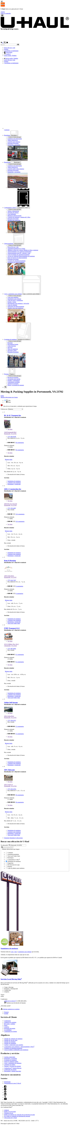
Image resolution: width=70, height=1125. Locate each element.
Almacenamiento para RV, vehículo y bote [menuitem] (19, 253)
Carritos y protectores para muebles (13, 1045)
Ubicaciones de (10, 1117)
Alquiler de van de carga (10, 1040)
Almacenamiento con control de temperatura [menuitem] (19, 251)
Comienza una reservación (15, 165)
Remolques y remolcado (14, 484)
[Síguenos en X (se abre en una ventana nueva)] (5, 1097)
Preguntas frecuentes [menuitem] (13, 143)
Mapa (9, 402)
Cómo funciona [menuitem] (12, 346)
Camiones (10, 852)
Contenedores (23, 207)
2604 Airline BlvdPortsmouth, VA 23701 (10, 716)
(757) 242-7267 (12, 580)
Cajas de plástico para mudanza (15, 868)
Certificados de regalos (10, 1069)
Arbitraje (6, 1110)
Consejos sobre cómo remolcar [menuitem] (16, 169)
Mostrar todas (8, 459)
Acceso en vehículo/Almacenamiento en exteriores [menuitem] (21, 256)
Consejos (6, 1027)
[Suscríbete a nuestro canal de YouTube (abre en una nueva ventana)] (5, 1099)
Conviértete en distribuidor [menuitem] (11, 51)
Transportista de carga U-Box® (12, 1083)
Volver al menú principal (15, 137)
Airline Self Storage (11, 702)
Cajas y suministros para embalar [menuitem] (13, 294)
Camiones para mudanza (14, 482)
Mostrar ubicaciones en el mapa (9, 397)
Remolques (14, 135)
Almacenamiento (18, 243)
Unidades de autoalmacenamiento (13, 1048)
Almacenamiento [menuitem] (9, 243)
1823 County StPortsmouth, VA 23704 (10, 785)
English (6, 1013)
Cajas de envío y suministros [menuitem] (15, 300)
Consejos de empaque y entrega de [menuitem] (19, 217)
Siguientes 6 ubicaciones (16, 838)
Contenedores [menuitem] (10, 207)
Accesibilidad (7, 1030)
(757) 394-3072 (12, 720)
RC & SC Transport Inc (12, 415)
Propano (12, 374)
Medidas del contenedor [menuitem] (14, 220)
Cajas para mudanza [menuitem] (13, 297)
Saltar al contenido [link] (6, 13)
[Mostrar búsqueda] (4, 42)
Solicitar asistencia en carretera (11, 1009)
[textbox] (18, 845)
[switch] (35, 401)
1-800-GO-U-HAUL (10, 1001)
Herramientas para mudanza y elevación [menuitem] (18, 303)
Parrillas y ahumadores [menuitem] (14, 380)
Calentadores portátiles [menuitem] (14, 382)
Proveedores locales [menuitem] (13, 344)
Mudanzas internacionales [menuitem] (14, 215)
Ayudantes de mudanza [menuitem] (10, 339)
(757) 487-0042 (12, 648)
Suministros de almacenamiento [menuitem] (16, 262)
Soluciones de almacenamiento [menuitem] (16, 306)
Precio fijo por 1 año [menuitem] (9, 47)
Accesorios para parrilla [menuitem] (14, 379)
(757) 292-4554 (12, 789)
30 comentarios (20, 795)
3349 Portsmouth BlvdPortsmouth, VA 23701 (10, 432)
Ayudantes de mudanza (24, 339)
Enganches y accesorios (10, 1058)
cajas (12, 951)
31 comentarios (20, 654)
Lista (8, 400)
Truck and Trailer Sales (14, 623)
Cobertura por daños (9, 1064)
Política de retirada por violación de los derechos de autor (19, 1114)
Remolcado (7, 162)
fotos (10, 429)
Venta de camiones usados (11, 1061)
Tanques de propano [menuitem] (13, 383)
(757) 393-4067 (12, 508)
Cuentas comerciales (9, 1057)
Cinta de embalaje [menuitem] (12, 305)
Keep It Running (10, 560)
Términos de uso (8, 1113)
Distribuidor (7, 1082)
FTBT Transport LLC (12, 628)
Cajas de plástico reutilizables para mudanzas (16, 1049)
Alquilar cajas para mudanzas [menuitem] (15, 308)
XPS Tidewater (9, 770)
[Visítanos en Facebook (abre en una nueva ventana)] (5, 1087)
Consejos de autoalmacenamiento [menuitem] (16, 261)
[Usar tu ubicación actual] (9, 845)
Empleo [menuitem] (6, 49)
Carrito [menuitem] (7, 54)
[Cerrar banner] (2, 1)
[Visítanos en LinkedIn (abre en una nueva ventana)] (5, 1095)
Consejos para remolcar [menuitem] (14, 142)
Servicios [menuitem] (10, 347)
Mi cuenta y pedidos (9, 1024)
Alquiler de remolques (10, 1043)
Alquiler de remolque (10, 1041)
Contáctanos (7, 1020)
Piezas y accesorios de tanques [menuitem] (16, 385)
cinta (15, 951)
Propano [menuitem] (6, 374)
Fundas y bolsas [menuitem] (12, 302)
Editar (2, 395)
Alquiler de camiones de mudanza (13, 1038)
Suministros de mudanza (14, 481)
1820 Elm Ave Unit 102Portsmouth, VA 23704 (10, 504)
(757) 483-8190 (12, 436)
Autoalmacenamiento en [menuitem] (16, 248)
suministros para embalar (24, 951)
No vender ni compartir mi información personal (17, 1116)
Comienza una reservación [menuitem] (15, 138)
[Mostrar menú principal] (2, 15)
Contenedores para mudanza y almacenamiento (19, 1046)
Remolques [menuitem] (7, 135)
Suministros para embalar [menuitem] (14, 299)
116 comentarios (20, 514)
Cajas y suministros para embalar (31, 294)
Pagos (5, 1025)
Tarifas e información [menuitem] (13, 211)
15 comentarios (20, 726)
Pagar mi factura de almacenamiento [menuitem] (17, 257)
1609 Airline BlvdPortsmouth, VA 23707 (10, 576)
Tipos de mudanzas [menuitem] (13, 349)
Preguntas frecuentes (9, 1028)
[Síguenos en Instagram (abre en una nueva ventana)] (5, 1089)
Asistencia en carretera (10, 1022)
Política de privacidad (10, 1111)
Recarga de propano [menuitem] (13, 377)
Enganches (10, 863)
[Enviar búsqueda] (18, 45)
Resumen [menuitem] (10, 343)
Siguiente (6, 838)
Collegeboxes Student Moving (12, 1068)
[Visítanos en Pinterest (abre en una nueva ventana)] (5, 1092)
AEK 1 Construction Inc (12, 489)
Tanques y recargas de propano (12, 1066)
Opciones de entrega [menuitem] (13, 212)
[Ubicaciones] (7, 42)
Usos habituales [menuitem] (12, 214)
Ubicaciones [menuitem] (8, 52)
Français (6, 1012)
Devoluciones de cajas (13, 865)
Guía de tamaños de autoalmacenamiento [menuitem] (19, 254)
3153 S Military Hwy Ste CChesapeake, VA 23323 (11, 644)
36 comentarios (20, 442)
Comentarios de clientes (10, 1031)
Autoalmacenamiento (13, 854)
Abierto (3, 12)
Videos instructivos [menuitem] (13, 140)
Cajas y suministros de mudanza (12, 1063)
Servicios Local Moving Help (11, 979)
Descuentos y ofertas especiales (12, 1071)
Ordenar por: (4, 409)
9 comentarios (19, 586)
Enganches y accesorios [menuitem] (14, 145)
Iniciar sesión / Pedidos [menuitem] (10, 55)
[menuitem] (38, 166)
